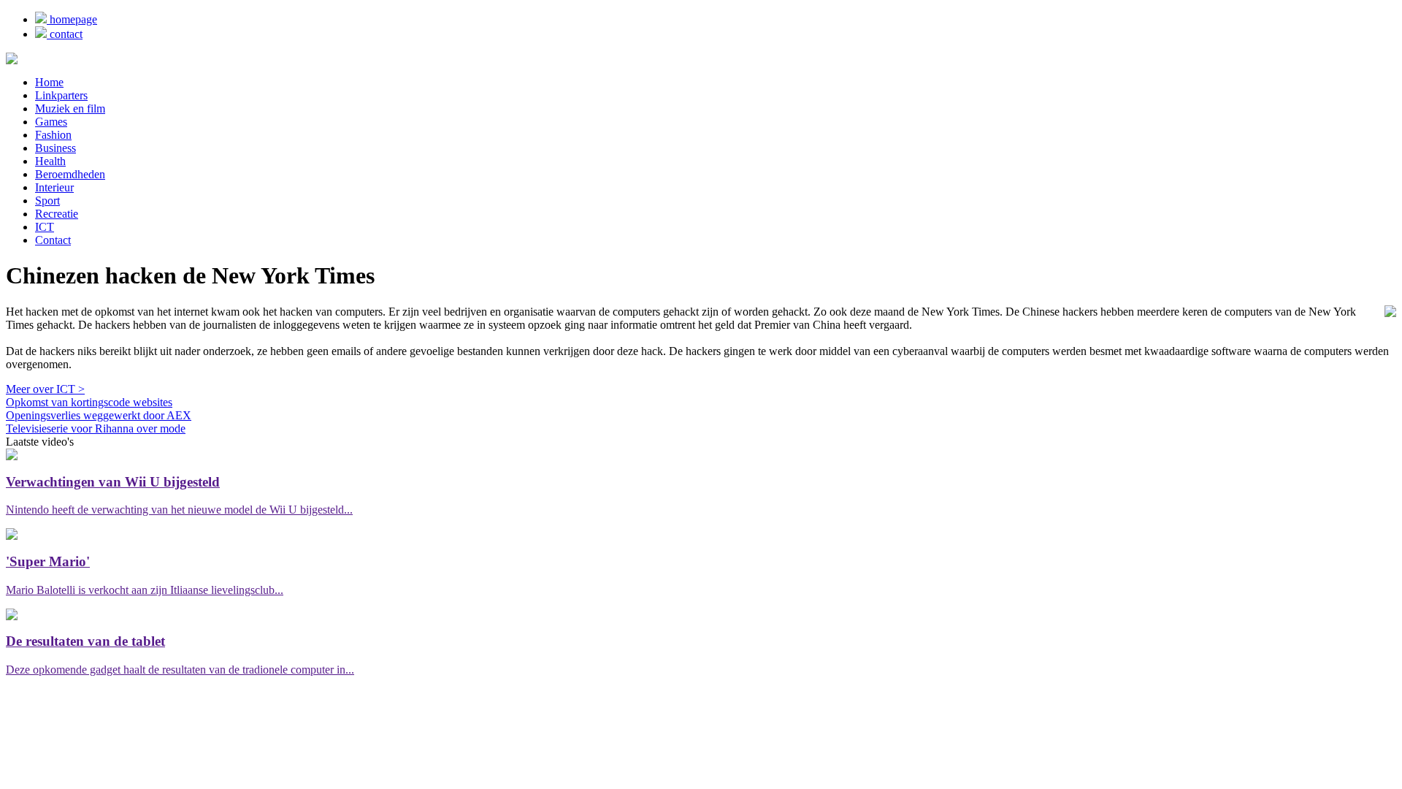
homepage (72, 19)
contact (65, 34)
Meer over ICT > (45, 389)
